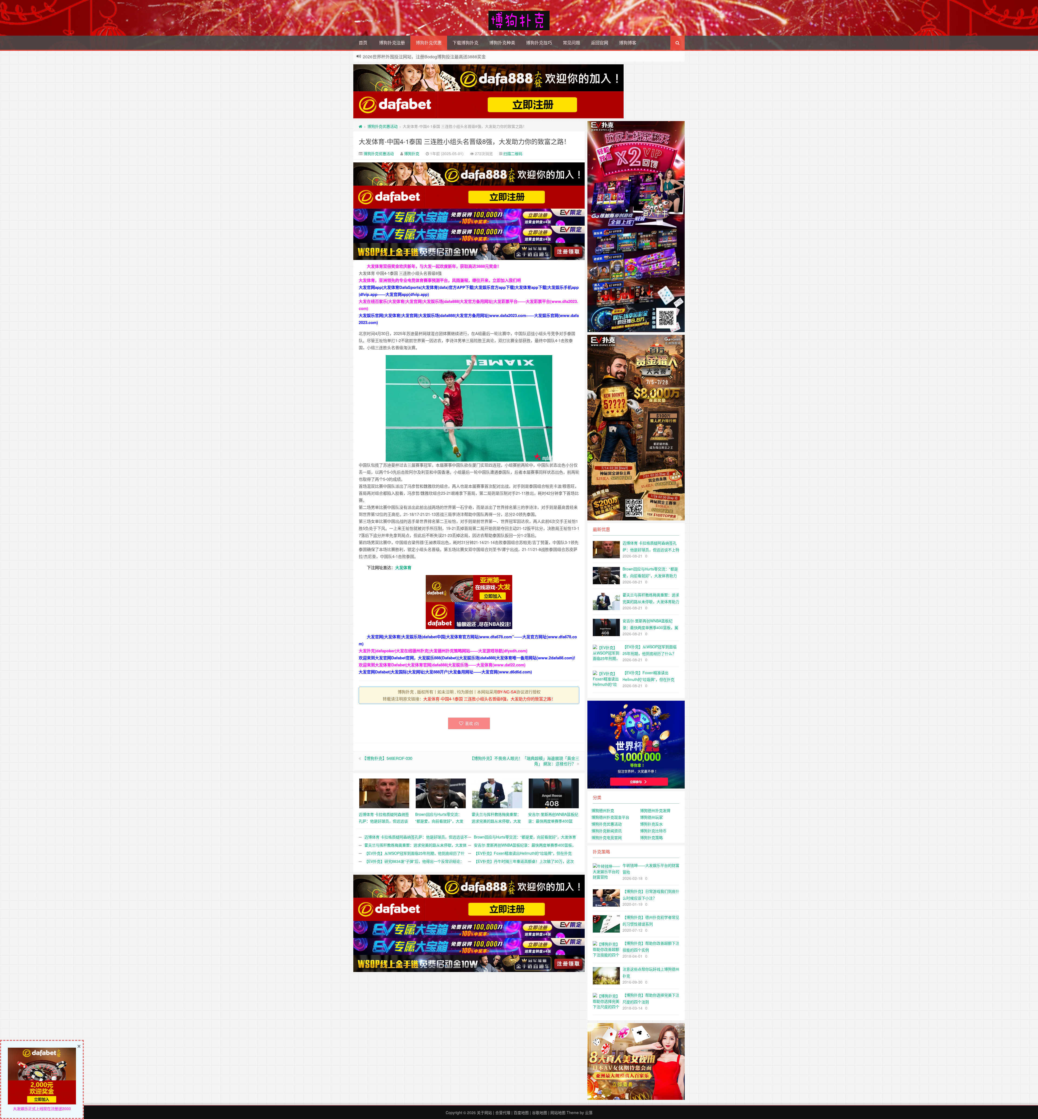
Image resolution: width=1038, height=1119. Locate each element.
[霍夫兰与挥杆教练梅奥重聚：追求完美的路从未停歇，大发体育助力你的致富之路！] (497, 792)
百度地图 (521, 1112)
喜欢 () (472, 723)
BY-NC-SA (506, 691)
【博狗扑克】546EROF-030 (387, 758)
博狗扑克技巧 (539, 42)
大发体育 (403, 567)
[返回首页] (360, 126)
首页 (363, 42)
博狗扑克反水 (651, 824)
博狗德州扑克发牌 (655, 810)
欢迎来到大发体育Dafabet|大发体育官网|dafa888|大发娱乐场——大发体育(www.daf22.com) (442, 665)
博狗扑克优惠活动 (382, 126)
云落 (589, 1112)
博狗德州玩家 (651, 817)
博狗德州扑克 (602, 810)
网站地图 (557, 1112)
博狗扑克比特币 (653, 830)
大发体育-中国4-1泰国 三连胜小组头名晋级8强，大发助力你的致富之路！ (464, 141)
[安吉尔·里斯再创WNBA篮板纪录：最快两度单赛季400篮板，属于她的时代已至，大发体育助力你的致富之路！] (554, 792)
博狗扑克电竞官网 (606, 837)
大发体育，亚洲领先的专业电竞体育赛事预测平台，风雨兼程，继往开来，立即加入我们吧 (440, 280)
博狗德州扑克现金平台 (610, 817)
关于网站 (484, 1112)
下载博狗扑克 (465, 42)
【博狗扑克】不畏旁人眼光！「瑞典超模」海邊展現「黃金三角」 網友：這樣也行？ (524, 760)
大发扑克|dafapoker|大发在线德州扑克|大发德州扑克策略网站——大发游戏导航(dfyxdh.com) (443, 651)
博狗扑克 (411, 153)
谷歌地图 (539, 1112)
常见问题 (571, 42)
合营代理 (502, 1112)
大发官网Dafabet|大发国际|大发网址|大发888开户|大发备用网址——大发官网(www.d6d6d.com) (445, 672)
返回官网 (599, 42)
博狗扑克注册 (392, 42)
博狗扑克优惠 (429, 42)
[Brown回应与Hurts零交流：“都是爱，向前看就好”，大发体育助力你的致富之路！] (441, 792)
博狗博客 (627, 42)
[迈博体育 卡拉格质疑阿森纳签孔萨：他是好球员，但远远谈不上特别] (384, 792)
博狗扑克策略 (651, 837)
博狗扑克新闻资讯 (606, 830)
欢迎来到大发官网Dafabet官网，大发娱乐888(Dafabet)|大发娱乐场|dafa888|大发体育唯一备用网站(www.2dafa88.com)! (467, 658)
